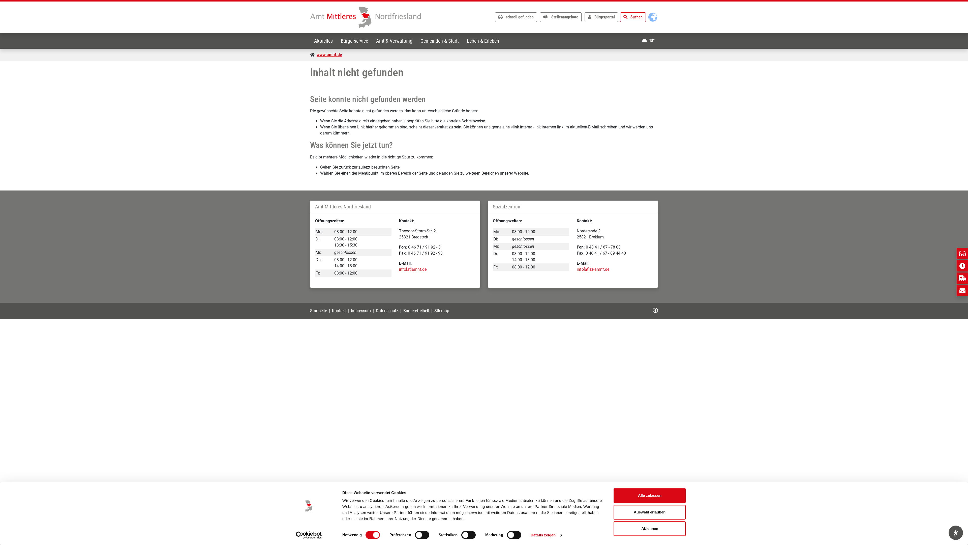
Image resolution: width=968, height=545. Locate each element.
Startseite (318, 310)
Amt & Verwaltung (394, 41)
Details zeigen (543, 535)
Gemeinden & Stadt (439, 41)
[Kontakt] (962, 290)
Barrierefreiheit (416, 310)
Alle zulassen (649, 495)
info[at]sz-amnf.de (593, 269)
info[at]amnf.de (413, 269)
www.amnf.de (329, 54)
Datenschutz (387, 310)
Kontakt (339, 310)
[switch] (422, 535)
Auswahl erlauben (650, 512)
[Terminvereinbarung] (962, 265)
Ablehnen (649, 528)
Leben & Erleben (483, 41)
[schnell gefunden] (962, 253)
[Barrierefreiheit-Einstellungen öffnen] (956, 533)
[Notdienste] (962, 278)
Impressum (361, 310)
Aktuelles (323, 41)
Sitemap (441, 310)
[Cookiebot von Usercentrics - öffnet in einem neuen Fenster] (309, 535)
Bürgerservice (354, 41)
